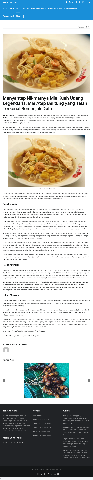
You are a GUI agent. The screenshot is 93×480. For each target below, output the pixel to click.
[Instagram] (6, 442)
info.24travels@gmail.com (10, 2)
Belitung (30, 336)
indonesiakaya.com (49, 188)
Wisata (39, 336)
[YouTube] (22, 442)
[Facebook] (3, 442)
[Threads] (11, 442)
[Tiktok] (9, 442)
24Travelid (8, 336)
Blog (34, 336)
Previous (81, 27)
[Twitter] (17, 442)
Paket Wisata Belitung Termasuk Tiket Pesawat (28, 331)
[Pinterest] (14, 442)
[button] (23, 16)
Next (87, 27)
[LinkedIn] (20, 442)
